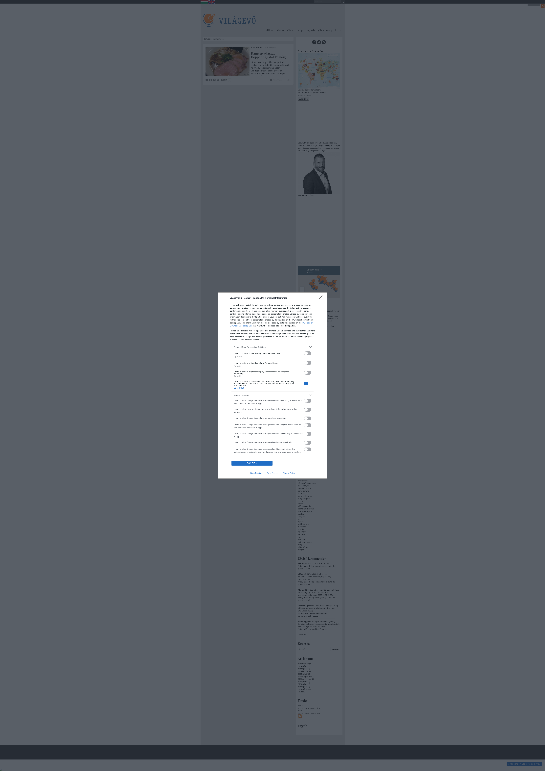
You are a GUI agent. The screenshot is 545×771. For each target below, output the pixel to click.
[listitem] (272, 347)
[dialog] (272, 385)
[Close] (321, 298)
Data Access (272, 473)
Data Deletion (256, 473)
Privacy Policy (288, 473)
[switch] (307, 353)
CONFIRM (252, 463)
